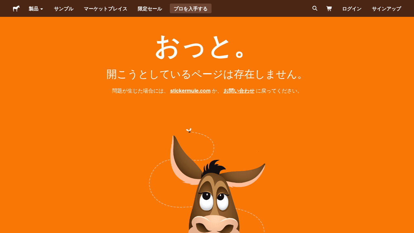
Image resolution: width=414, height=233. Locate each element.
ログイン (352, 8)
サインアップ (386, 8)
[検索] (314, 8)
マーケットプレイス (105, 8)
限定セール (150, 8)
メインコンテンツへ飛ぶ (4, 4)
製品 (33, 8)
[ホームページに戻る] (16, 8)
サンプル (63, 8)
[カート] (329, 8)
